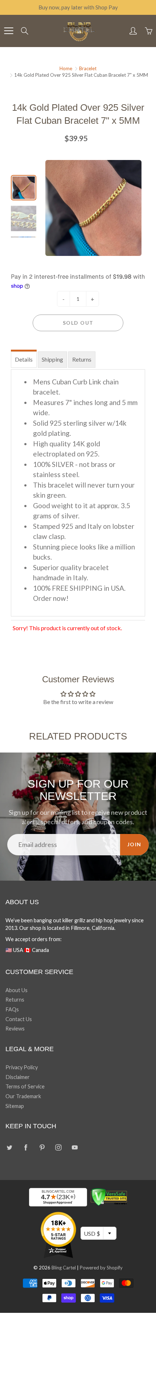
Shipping (52, 359)
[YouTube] (74, 1147)
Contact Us (18, 1019)
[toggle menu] (8, 30)
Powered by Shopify (101, 1267)
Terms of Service (25, 1086)
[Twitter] (9, 1147)
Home (65, 68)
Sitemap (14, 1106)
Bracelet (88, 68)
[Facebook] (25, 1147)
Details (24, 359)
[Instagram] (58, 1147)
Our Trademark (23, 1096)
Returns (81, 359)
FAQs (12, 1009)
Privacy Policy (21, 1067)
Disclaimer (17, 1077)
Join (134, 844)
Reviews (15, 1028)
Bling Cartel (64, 1267)
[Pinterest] (42, 1147)
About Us (16, 990)
